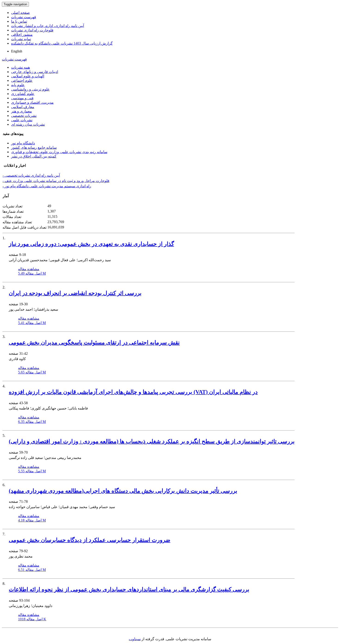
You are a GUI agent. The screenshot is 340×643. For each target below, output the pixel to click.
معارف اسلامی (22, 107)
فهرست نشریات (23, 17)
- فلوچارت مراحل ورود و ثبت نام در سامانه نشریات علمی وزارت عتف (56, 181)
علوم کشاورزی (22, 94)
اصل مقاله (32, 273)
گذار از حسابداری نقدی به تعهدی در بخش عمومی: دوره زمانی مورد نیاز (91, 244)
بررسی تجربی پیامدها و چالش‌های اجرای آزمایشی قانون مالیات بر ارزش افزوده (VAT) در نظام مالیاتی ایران (133, 392)
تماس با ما (19, 21)
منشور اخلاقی (22, 34)
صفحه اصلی (20, 13)
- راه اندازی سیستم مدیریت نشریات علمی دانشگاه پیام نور (47, 186)
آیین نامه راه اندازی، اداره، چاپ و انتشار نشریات (47, 26)
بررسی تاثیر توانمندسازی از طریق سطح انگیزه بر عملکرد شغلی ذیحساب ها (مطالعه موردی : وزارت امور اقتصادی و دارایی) (152, 441)
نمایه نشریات (21, 39)
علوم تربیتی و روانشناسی (30, 89)
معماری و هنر (21, 111)
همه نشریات (20, 67)
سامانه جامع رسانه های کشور (34, 147)
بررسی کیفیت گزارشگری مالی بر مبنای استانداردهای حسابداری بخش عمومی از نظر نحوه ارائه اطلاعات (129, 589)
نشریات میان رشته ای (28, 124)
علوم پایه (18, 85)
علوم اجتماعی (22, 80)
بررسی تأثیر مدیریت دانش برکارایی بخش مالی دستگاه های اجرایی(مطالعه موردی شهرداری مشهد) (123, 491)
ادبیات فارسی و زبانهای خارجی (34, 72)
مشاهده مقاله (28, 269)
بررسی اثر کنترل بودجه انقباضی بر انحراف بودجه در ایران (75, 293)
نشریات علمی (21, 120)
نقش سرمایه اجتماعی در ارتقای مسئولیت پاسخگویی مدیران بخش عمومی (94, 343)
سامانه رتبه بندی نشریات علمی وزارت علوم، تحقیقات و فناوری (59, 152)
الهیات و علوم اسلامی (27, 76)
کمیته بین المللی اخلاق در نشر (33, 156)
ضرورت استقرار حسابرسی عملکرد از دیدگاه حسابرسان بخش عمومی (89, 540)
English (16, 51)
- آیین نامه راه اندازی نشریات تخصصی (31, 175)
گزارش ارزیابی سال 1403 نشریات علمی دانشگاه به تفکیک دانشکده (62, 43)
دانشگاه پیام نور (23, 143)
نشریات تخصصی (24, 116)
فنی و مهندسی (22, 98)
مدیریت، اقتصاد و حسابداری (32, 102)
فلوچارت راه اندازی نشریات (32, 30)
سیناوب (135, 639)
